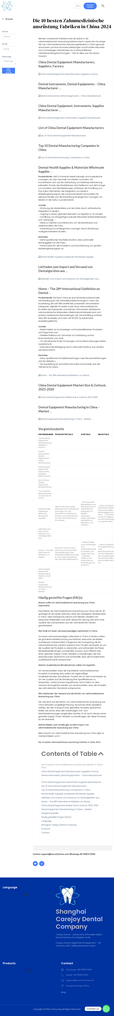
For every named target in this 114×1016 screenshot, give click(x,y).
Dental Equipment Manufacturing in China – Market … (67, 809)
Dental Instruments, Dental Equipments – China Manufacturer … (71, 777)
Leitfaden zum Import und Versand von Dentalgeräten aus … (71, 797)
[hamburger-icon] (78, 6)
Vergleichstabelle (49, 813)
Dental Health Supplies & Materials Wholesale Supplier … (68, 793)
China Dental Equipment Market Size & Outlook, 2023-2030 (69, 805)
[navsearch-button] (103, 6)
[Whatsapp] (41, 863)
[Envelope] (35, 863)
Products (45, 828)
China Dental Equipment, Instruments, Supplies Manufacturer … (72, 782)
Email (4, 44)
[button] (100, 754)
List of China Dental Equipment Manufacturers (63, 786)
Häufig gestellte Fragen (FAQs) (56, 817)
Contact (45, 832)
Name (5, 31)
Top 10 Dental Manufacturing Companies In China (65, 790)
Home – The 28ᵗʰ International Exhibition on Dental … (66, 801)
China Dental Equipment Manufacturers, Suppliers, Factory (70, 771)
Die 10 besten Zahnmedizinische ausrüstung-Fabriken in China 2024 (72, 766)
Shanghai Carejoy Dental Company (59, 824)
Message (6, 56)
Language (46, 821)
